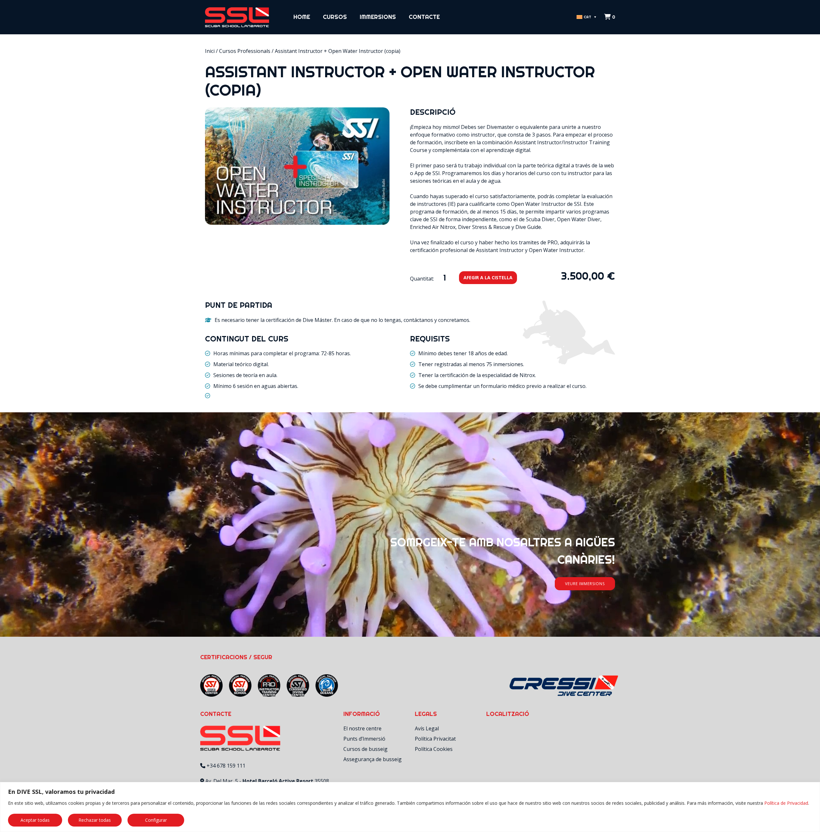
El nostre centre (362, 728)
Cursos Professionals (244, 51)
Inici (210, 51)
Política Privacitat (435, 738)
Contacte (424, 17)
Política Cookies (434, 748)
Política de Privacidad (786, 803)
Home (301, 17)
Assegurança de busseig (372, 759)
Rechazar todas (94, 820)
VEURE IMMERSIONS (585, 583)
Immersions (378, 17)
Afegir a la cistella (487, 277)
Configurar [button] (156, 820)
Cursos (335, 17)
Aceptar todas (35, 820)
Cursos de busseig (365, 748)
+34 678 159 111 (226, 765)
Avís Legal (427, 728)
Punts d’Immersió (364, 738)
